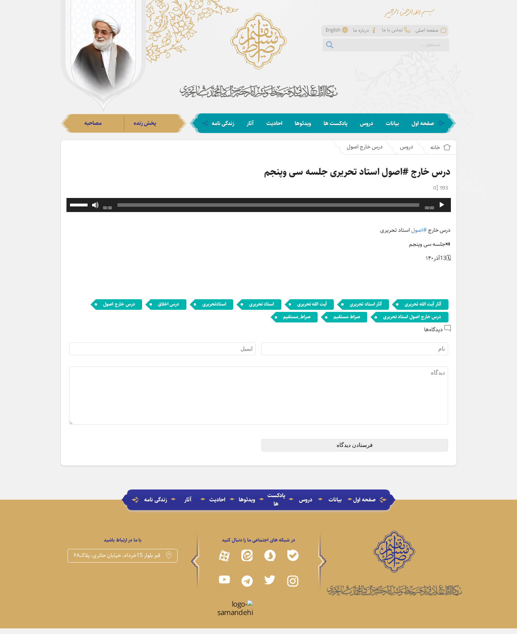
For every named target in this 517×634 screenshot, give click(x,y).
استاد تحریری (261, 304)
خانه (435, 147)
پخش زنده (145, 123)
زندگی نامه (223, 124)
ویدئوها (303, 124)
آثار (250, 124)
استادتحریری (214, 304)
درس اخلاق (168, 304)
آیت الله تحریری (312, 304)
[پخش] (441, 205)
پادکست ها (336, 124)
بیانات (392, 124)
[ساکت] (95, 205)
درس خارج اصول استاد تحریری (412, 317)
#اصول (419, 230)
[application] (258, 205)
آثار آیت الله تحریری (422, 304)
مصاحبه (93, 123)
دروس (366, 124)
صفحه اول (422, 124)
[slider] (80, 204)
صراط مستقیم (346, 317)
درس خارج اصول (365, 146)
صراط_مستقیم (297, 317)
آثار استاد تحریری (366, 304)
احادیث (274, 124)
